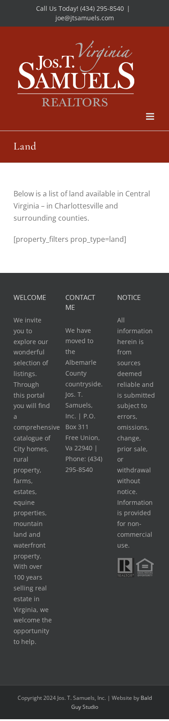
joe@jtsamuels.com (84, 18)
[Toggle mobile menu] (150, 116)
